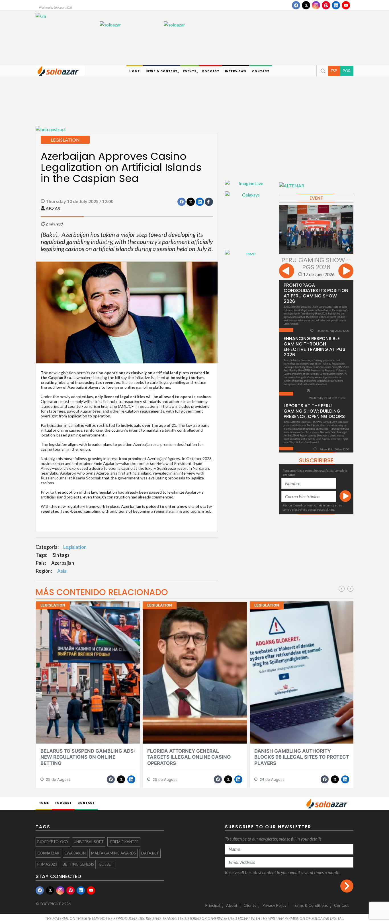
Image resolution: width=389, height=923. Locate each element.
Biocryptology (52, 841)
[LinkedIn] (336, 5)
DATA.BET (150, 853)
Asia (62, 571)
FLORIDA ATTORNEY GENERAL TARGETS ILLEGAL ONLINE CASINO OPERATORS (189, 757)
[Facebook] (296, 5)
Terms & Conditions (310, 905)
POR (347, 70)
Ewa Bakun (75, 853)
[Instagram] (316, 5)
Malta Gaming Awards (113, 853)
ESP (334, 70)
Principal (212, 905)
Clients (249, 905)
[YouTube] (346, 5)
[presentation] (286, 271)
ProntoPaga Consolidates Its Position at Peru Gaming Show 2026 (316, 293)
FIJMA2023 (47, 864)
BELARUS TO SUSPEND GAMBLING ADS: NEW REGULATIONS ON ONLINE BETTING (87, 757)
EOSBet (106, 864)
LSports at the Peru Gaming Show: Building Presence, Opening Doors (314, 411)
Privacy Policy (274, 905)
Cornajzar (48, 853)
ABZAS (53, 208)
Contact (341, 905)
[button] (322, 71)
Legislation (75, 547)
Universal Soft (89, 841)
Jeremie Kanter (124, 841)
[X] (306, 5)
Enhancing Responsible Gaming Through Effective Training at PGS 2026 (314, 346)
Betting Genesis (78, 864)
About (232, 905)
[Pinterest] (326, 5)
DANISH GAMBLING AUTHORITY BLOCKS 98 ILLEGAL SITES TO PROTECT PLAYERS (301, 757)
